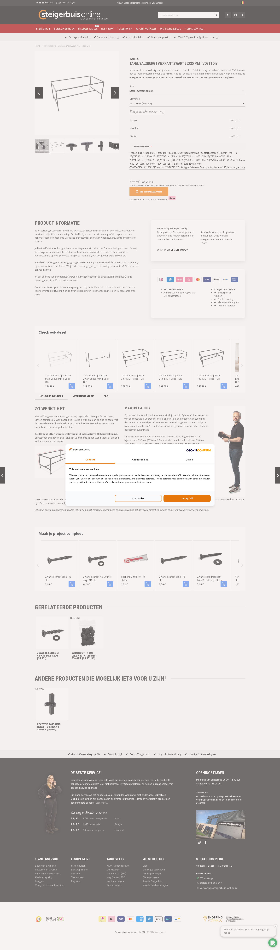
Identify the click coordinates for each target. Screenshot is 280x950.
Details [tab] (189, 459)
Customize (138, 498)
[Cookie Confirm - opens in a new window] (198, 450)
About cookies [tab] (140, 459)
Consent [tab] (90, 459)
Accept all (187, 498)
